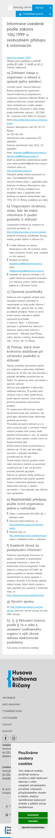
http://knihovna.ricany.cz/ (19, 171)
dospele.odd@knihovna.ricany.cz (29, 153)
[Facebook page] (5, 738)
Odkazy (7, 725)
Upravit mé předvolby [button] (33, 827)
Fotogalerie (9, 718)
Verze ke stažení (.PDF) (19, 58)
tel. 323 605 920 (10, 752)
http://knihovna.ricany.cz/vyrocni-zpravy (26, 232)
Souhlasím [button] (33, 815)
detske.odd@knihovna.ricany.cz (22, 156)
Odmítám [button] (33, 821)
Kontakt (7, 731)
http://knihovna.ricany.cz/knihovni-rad (27, 536)
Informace (8, 698)
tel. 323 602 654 (10, 775)
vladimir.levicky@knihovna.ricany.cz (26, 271)
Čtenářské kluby (12, 711)
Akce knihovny (11, 705)
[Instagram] (14, 738)
